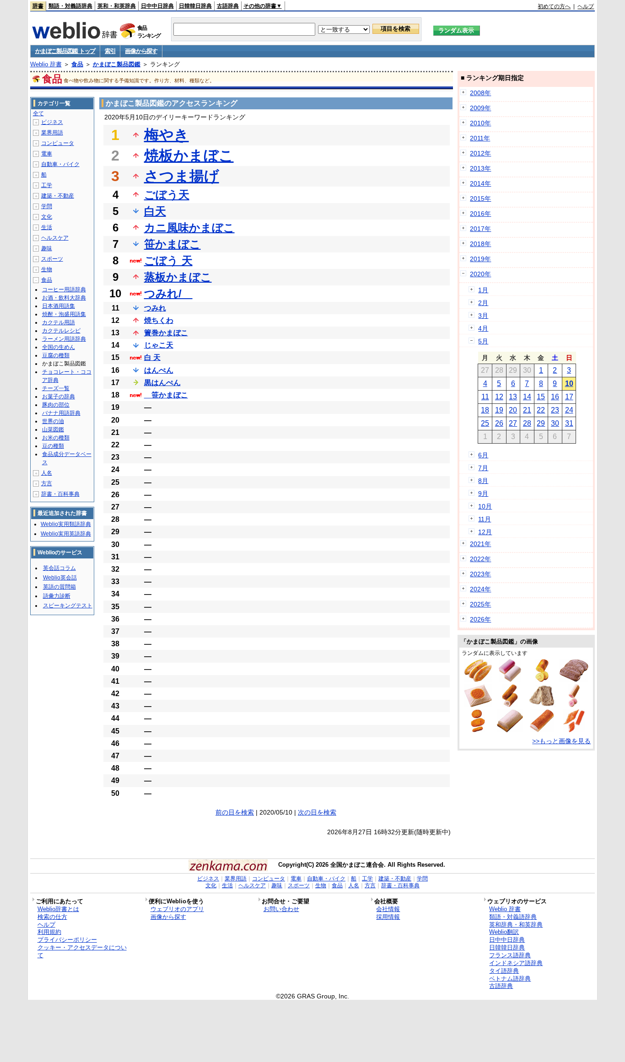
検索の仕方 (52, 916)
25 (485, 423)
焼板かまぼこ (189, 155)
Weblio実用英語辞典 (66, 534)
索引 (110, 51)
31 (569, 423)
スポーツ (52, 259)
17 (569, 397)
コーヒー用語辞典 (64, 289)
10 (569, 383)
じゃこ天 (158, 345)
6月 (483, 455)
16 (555, 397)
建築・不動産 (57, 196)
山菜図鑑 (53, 429)
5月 (483, 341)
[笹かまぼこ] (478, 679)
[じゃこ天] (542, 704)
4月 (483, 328)
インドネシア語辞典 (516, 963)
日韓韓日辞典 (195, 6)
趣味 (46, 248)
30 (555, 423)
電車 (46, 153)
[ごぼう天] (509, 704)
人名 (46, 473)
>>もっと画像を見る (561, 741)
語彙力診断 (56, 596)
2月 (483, 302)
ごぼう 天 (168, 260)
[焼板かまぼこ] (542, 730)
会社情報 (388, 909)
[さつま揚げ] (478, 730)
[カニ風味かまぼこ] (574, 730)
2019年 (480, 259)
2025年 (480, 604)
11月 (484, 519)
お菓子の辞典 (58, 396)
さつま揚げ (181, 176)
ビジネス (52, 122)
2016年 (480, 213)
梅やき (166, 135)
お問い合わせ (281, 909)
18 (485, 410)
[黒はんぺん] (573, 679)
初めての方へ (554, 6)
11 (485, 397)
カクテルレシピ (61, 330)
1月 (483, 290)
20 (513, 410)
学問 (46, 206)
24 (569, 410)
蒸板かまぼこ (178, 277)
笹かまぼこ (172, 244)
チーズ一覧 (56, 388)
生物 (46, 269)
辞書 (37, 6)
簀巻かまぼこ (166, 333)
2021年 (480, 543)
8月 (483, 480)
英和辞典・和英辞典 (516, 924)
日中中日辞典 (157, 6)
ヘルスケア (55, 238)
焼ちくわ (158, 320)
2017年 (480, 228)
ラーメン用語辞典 (64, 339)
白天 (155, 211)
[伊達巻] (542, 679)
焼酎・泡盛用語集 (64, 314)
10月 (485, 506)
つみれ (155, 308)
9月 (483, 493)
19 (499, 410)
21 (527, 410)
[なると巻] (574, 704)
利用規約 (49, 931)
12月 (485, 532)
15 (541, 397)
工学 (46, 185)
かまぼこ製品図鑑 (116, 64)
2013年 (480, 168)
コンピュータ (57, 143)
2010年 (480, 123)
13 (513, 397)
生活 (46, 227)
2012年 (480, 153)
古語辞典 (228, 6)
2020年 (480, 274)
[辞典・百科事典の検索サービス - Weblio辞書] (75, 36)
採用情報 (388, 916)
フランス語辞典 (510, 955)
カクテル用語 (58, 322)
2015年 (480, 198)
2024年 (480, 589)
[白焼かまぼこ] (510, 730)
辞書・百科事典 (60, 494)
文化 (46, 217)
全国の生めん (58, 347)
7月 (483, 468)
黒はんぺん (162, 382)
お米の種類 (56, 437)
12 (499, 397)
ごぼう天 (166, 194)
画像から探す (141, 51)
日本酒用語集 (58, 306)
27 (513, 423)
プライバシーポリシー (67, 939)
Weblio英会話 (60, 577)
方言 (46, 483)
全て (38, 113)
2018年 (480, 243)
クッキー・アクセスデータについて (82, 951)
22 (541, 410)
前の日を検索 (235, 812)
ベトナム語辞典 (510, 978)
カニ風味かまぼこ (189, 227)
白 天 (152, 357)
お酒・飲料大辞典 (64, 298)
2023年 (480, 574)
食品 (77, 64)
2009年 (480, 108)
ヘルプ (585, 6)
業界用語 (52, 132)
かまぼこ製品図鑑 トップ (65, 51)
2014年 (480, 183)
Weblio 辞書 (46, 64)
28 (527, 423)
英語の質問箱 (59, 587)
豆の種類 (53, 446)
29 (541, 423)
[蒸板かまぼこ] (510, 679)
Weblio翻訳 (504, 931)
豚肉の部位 (56, 405)
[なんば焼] (478, 704)
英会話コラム (59, 568)
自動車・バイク (60, 164)
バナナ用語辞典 (61, 413)
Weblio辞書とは (58, 909)
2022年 (480, 559)
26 (499, 423)
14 (527, 397)
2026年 (480, 619)
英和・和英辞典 (116, 6)
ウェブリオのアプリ (177, 909)
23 (555, 410)
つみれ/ (168, 293)
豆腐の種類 (56, 355)
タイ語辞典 (504, 970)
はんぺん (158, 370)
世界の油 (53, 421)
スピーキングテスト (67, 605)
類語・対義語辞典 (70, 6)
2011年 (480, 138)
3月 (483, 315)
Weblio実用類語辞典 (66, 524)
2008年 (480, 93)
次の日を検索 (317, 812)
